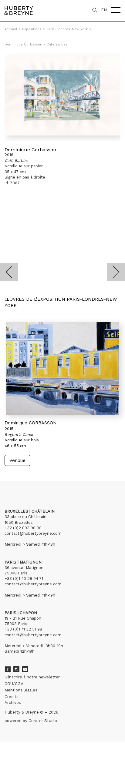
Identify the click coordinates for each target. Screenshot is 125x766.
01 (10, 477)
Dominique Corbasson (30, 149)
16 (20, 477)
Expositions (31, 29)
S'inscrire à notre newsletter (32, 677)
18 (30, 477)
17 (25, 477)
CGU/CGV (14, 683)
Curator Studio (43, 720)
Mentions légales (21, 690)
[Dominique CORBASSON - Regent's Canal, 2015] (62, 368)
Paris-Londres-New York (67, 29)
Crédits (12, 696)
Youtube (25, 669)
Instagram (16, 669)
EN (104, 10)
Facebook (8, 669)
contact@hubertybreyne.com (33, 533)
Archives (13, 702)
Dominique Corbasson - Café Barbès (36, 44)
